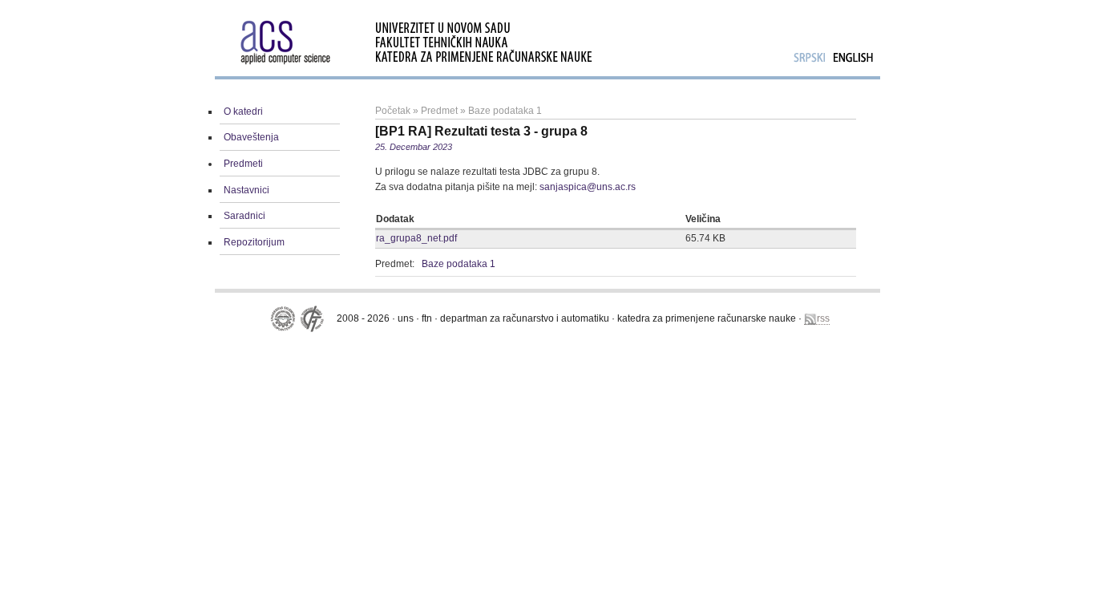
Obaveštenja (251, 137)
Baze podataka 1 (505, 110)
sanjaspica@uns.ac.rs (587, 186)
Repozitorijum (254, 242)
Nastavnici (246, 190)
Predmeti (243, 163)
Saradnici (244, 215)
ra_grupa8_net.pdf (416, 238)
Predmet (439, 110)
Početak (392, 110)
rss (823, 318)
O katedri (243, 111)
